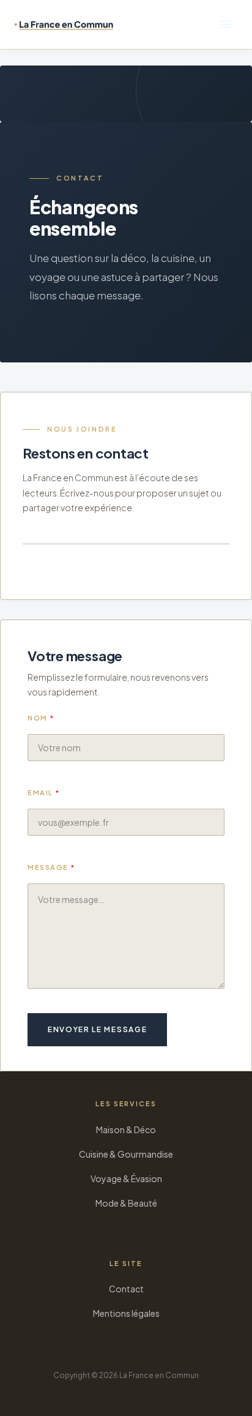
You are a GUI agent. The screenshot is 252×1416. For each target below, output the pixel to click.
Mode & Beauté (126, 1202)
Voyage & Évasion (126, 1178)
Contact (126, 1288)
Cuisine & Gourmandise (126, 1153)
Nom (41, 718)
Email (44, 792)
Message (51, 867)
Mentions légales (126, 1313)
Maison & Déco (126, 1129)
